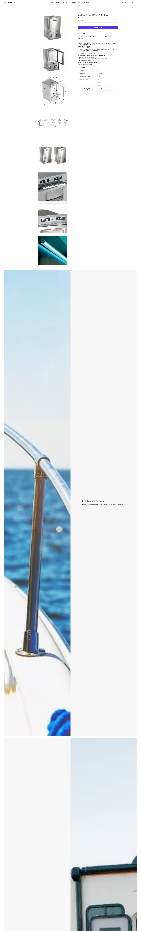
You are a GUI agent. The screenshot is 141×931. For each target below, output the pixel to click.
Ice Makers (80, 12)
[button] (57, 2)
